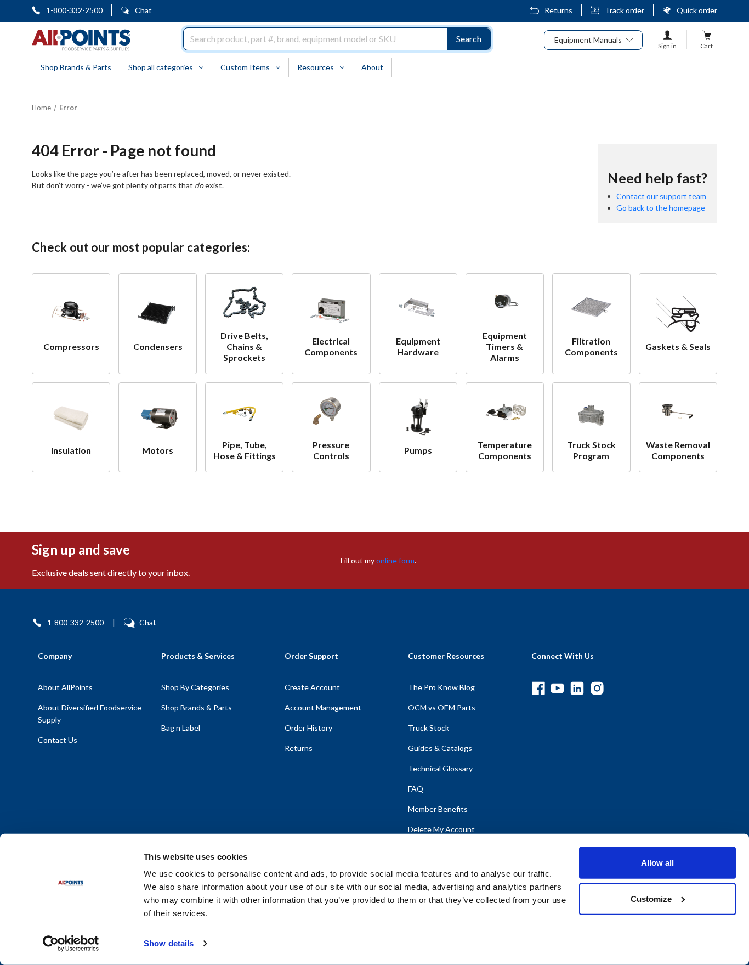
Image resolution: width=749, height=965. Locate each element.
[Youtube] (557, 688)
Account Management (323, 707)
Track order (624, 10)
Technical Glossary (440, 768)
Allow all (657, 862)
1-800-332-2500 (74, 10)
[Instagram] (597, 688)
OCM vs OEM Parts (441, 707)
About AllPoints (65, 687)
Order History (308, 727)
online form (395, 560)
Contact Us (57, 739)
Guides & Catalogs (440, 748)
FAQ (415, 788)
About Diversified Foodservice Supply (89, 713)
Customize (651, 898)
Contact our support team (661, 196)
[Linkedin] (577, 688)
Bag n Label (180, 727)
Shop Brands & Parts (196, 707)
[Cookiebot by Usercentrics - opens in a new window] (71, 943)
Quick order (697, 10)
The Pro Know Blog (441, 687)
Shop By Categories (195, 687)
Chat (143, 10)
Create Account (312, 687)
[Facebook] (538, 688)
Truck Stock (428, 727)
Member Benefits (438, 809)
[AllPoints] (81, 40)
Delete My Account (441, 829)
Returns (558, 10)
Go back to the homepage (660, 207)
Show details (169, 943)
